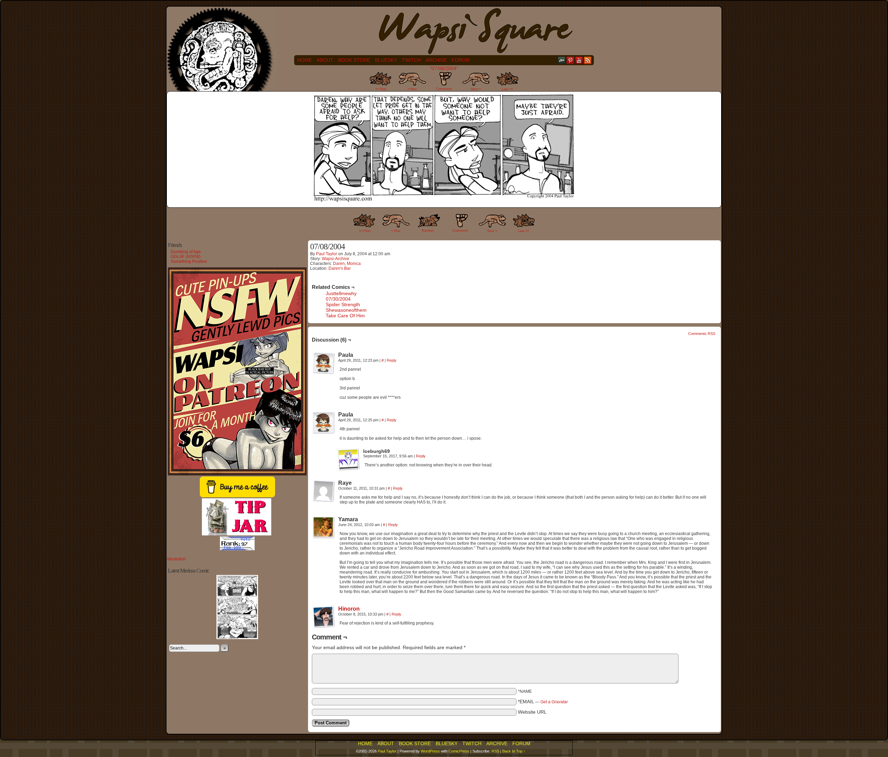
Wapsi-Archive (335, 258)
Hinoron (349, 609)
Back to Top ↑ (514, 751)
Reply (391, 360)
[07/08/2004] (444, 203)
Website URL (532, 712)
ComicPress (459, 751)
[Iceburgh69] (349, 459)
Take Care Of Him (345, 315)
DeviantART (561, 60)
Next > (476, 89)
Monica (354, 263)
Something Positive (189, 261)
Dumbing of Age (186, 251)
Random (428, 230)
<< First (380, 89)
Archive (436, 60)
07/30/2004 (338, 299)
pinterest (570, 60)
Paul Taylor (326, 253)
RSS (587, 60)
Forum (461, 60)
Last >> (507, 89)
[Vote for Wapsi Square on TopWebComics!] (237, 549)
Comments (444, 83)
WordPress (430, 751)
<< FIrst (364, 231)
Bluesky (386, 60)
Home (304, 60)
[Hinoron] (324, 626)
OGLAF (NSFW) (185, 256)
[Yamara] (324, 527)
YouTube (579, 60)
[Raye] (324, 491)
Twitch (411, 60)
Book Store (354, 60)
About (325, 60)
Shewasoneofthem (346, 310)
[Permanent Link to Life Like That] (237, 637)
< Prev (412, 89)
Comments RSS (701, 334)
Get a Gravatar (554, 701)
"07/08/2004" (444, 68)
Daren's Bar (339, 268)
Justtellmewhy (341, 293)
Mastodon (176, 559)
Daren (339, 263)
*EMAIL (543, 701)
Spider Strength (343, 304)
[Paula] (324, 363)
